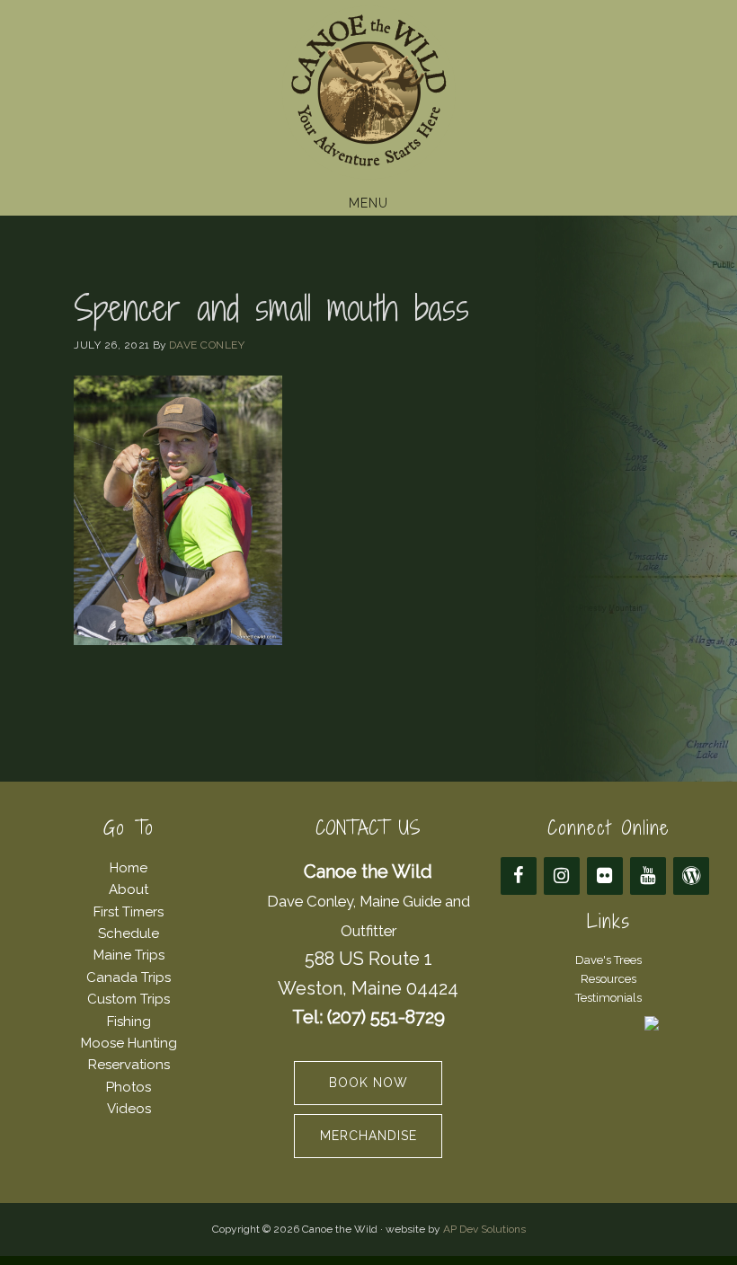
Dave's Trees (608, 960)
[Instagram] (562, 876)
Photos (128, 1087)
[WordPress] (691, 876)
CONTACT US (368, 828)
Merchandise (368, 1135)
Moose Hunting (129, 1043)
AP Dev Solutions (484, 1229)
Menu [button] (368, 203)
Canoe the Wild (368, 92)
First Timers (128, 912)
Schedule (128, 933)
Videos (129, 1109)
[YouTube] (648, 876)
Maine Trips (128, 955)
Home (128, 868)
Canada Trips (128, 977)
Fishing (129, 1021)
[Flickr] (605, 876)
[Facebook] (519, 876)
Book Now (368, 1082)
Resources (608, 979)
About (128, 889)
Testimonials (608, 997)
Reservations (129, 1065)
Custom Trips (128, 999)
